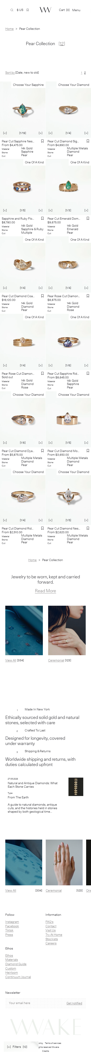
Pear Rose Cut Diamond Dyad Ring (64, 296)
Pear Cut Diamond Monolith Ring (64, 451)
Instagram (12, 921)
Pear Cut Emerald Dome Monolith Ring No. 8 (64, 218)
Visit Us (51, 930)
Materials (11, 959)
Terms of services (53, 1043)
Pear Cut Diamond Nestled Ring (64, 528)
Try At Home (54, 934)
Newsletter (12, 992)
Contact (51, 926)
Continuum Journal (18, 977)
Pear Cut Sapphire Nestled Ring (18, 141)
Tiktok (9, 930)
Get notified (74, 1003)
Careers (51, 943)
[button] (27, 10)
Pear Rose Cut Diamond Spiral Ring (18, 373)
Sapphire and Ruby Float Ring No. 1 (18, 218)
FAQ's (49, 921)
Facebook (12, 926)
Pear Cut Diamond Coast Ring (18, 296)
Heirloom (11, 972)
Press (9, 934)
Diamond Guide (16, 964)
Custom (10, 968)
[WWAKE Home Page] (45, 9)
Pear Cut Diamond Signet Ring (64, 141)
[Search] (12, 10)
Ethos (9, 955)
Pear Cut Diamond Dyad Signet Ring (18, 451)
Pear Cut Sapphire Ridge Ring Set (64, 373)
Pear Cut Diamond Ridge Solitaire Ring (18, 528)
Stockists (52, 939)
